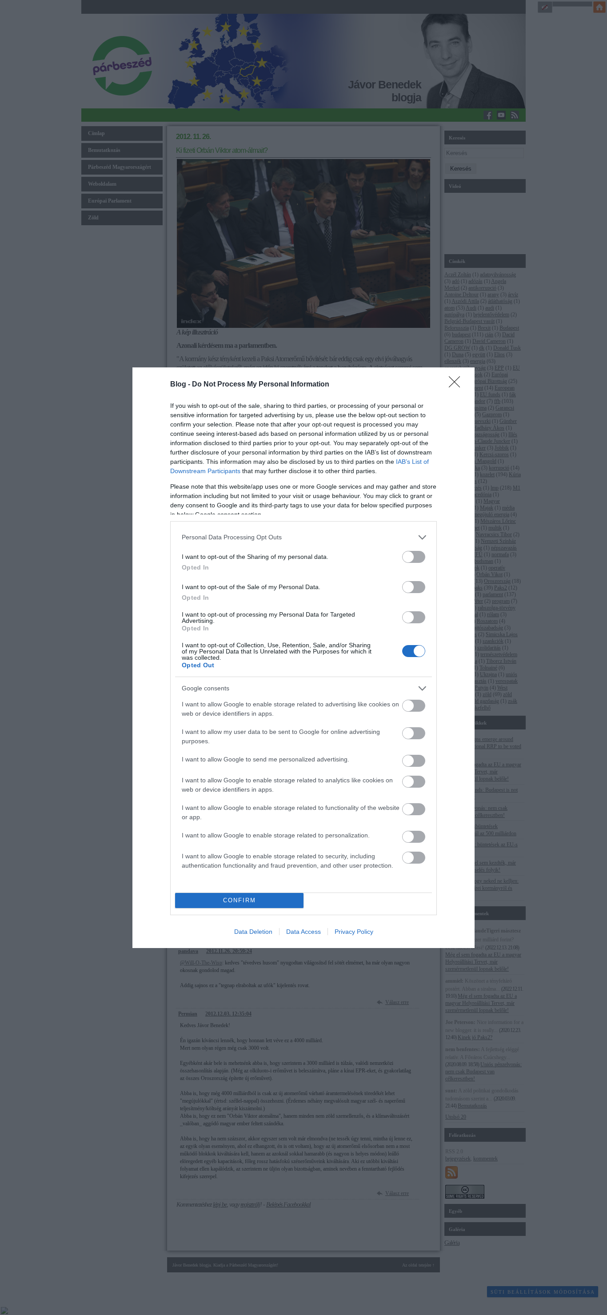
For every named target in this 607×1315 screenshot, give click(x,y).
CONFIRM (239, 900)
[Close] (457, 384)
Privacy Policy (354, 931)
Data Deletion (253, 931)
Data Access (303, 931)
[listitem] (303, 537)
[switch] (413, 557)
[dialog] (303, 657)
